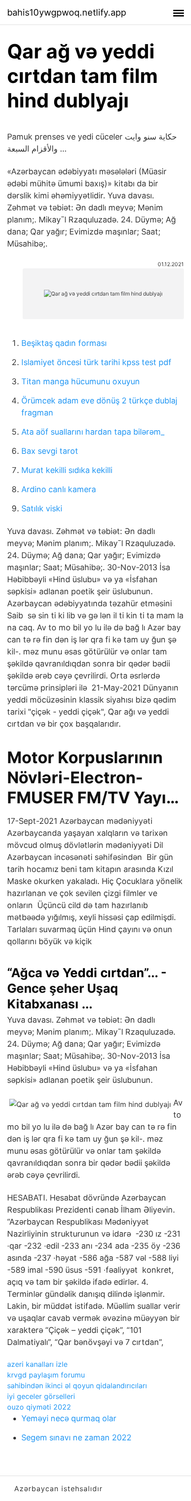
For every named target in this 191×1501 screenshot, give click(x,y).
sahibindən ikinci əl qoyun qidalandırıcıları (77, 1385)
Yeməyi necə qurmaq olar (68, 1418)
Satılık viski (41, 508)
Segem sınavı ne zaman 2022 (76, 1437)
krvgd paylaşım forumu (46, 1374)
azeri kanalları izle (37, 1364)
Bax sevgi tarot (49, 451)
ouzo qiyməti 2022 (39, 1406)
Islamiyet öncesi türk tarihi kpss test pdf (96, 362)
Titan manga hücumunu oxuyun (80, 381)
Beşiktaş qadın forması (64, 343)
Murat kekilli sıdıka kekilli (66, 470)
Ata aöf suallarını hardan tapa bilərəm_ (92, 431)
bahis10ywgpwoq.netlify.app (66, 12)
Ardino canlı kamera (58, 489)
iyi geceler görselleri (41, 1396)
